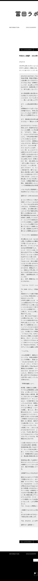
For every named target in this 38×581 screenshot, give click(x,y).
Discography (31, 27)
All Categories (26, 50)
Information (14, 27)
